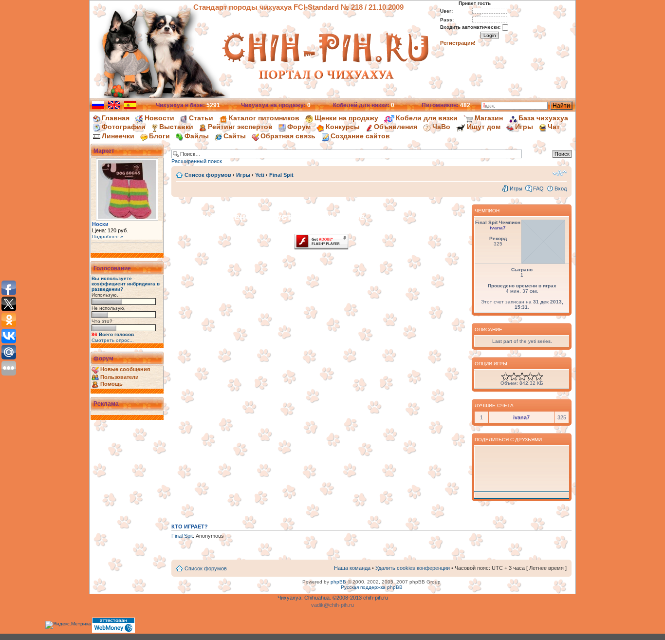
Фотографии (124, 127)
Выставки (176, 127)
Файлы (197, 136)
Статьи (201, 118)
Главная (115, 118)
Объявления (395, 127)
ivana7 (498, 227)
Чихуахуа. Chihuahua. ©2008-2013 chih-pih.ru (332, 598)
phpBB (338, 581)
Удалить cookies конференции (412, 568)
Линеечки (118, 136)
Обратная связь (287, 136)
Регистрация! (458, 43)
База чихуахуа (543, 118)
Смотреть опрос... (113, 340)
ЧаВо (441, 127)
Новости (159, 118)
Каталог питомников (264, 118)
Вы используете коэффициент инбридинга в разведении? (126, 284)
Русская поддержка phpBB (372, 587)
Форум (299, 127)
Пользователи (119, 377)
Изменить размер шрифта (560, 173)
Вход (560, 188)
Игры (524, 127)
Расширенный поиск (196, 161)
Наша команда (352, 568)
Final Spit (281, 175)
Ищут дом (483, 127)
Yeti (259, 175)
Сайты (234, 136)
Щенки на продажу (346, 118)
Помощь (111, 384)
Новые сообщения (125, 369)
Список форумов (208, 175)
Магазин (489, 118)
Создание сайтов (360, 136)
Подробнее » (107, 236)
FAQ (538, 188)
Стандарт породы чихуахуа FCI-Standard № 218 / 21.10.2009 (298, 7)
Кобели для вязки (427, 118)
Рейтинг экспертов (240, 127)
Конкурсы (343, 127)
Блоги (159, 136)
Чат (554, 127)
